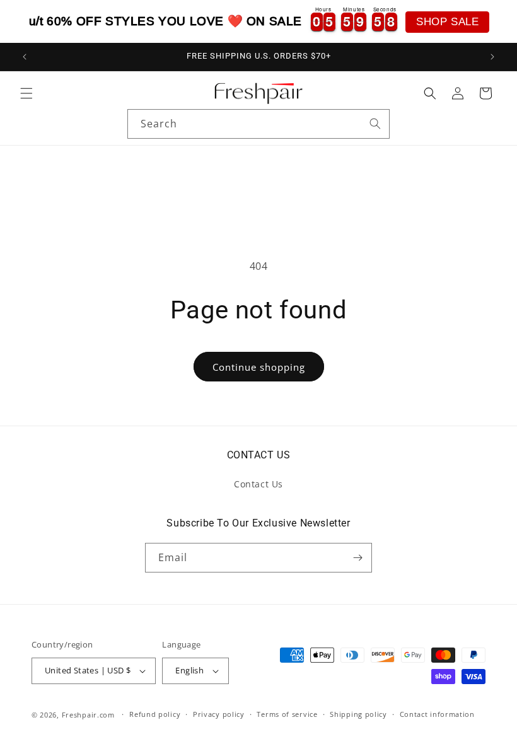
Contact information (437, 714)
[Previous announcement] (24, 57)
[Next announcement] (492, 57)
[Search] (375, 123)
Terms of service (287, 714)
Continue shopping (258, 367)
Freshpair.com (88, 714)
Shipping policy (358, 714)
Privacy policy (219, 714)
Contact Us (258, 484)
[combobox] (258, 124)
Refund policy (154, 714)
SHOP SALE (447, 22)
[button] (26, 93)
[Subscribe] (357, 558)
